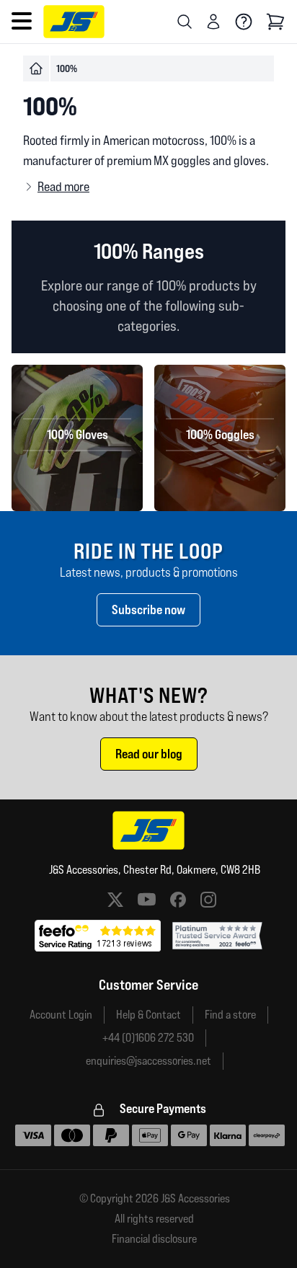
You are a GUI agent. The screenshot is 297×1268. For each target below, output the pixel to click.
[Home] (36, 68)
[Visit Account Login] (213, 21)
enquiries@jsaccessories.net (148, 1061)
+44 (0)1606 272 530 (148, 1038)
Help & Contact (148, 1014)
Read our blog (148, 753)
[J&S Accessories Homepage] (74, 21)
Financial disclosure (154, 1239)
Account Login (61, 1014)
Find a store (230, 1014)
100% (66, 68)
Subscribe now (148, 609)
